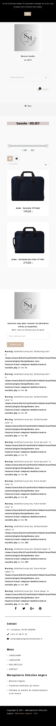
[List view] (17, 159)
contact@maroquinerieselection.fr (26, 639)
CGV (36, 713)
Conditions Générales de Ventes (24, 686)
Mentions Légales (23, 713)
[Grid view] (10, 159)
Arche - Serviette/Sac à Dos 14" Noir (28, 259)
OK (27, 14)
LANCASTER (14, 660)
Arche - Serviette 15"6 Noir (28, 208)
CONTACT (13, 669)
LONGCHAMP (15, 655)
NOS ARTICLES (15, 665)
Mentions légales (17, 681)
